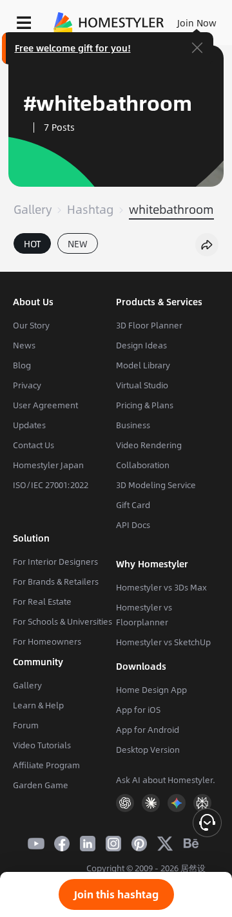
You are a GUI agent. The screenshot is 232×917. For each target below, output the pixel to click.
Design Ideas (141, 345)
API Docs (133, 524)
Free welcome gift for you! (73, 47)
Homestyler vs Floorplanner (144, 615)
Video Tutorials (42, 745)
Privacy (27, 385)
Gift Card (133, 504)
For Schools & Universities (62, 621)
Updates (29, 425)
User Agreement (45, 405)
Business (133, 425)
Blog (22, 365)
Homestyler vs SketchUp (163, 642)
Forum (26, 725)
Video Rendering (149, 445)
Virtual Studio (142, 385)
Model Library (143, 365)
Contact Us (33, 445)
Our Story (31, 325)
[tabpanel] (116, 265)
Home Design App (151, 689)
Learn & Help (38, 705)
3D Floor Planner (149, 325)
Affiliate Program (46, 765)
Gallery (33, 209)
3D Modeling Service (156, 484)
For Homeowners (47, 641)
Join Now (197, 22)
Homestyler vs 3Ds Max (161, 587)
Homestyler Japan (48, 464)
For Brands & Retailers (56, 581)
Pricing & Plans (144, 405)
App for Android (147, 729)
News (24, 345)
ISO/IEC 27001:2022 (50, 484)
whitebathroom (171, 209)
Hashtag (90, 209)
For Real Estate (42, 601)
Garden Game (40, 785)
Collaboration (142, 464)
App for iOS (138, 709)
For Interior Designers (55, 561)
